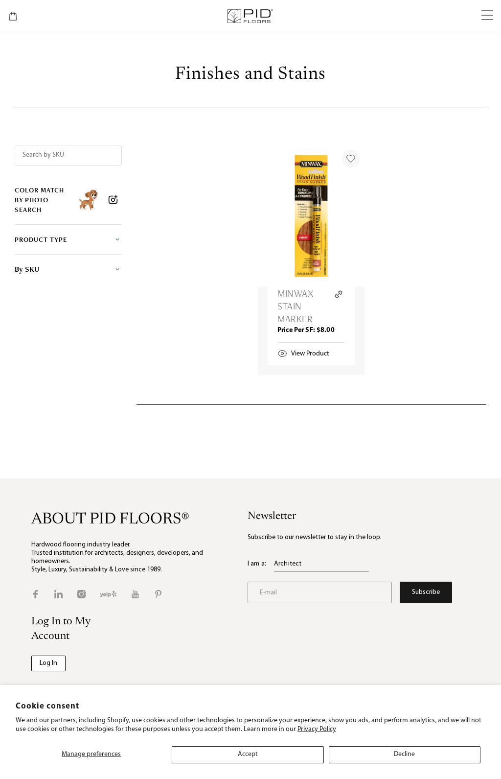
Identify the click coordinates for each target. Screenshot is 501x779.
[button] (487, 16)
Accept (248, 754)
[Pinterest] (158, 594)
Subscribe (426, 592)
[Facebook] (35, 594)
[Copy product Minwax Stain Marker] (338, 294)
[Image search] (113, 200)
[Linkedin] (58, 594)
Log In (48, 663)
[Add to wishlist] (351, 158)
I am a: (257, 563)
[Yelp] (108, 594)
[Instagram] (81, 594)
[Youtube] (135, 594)
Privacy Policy (316, 729)
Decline (404, 754)
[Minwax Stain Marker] (311, 216)
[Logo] (249, 16)
